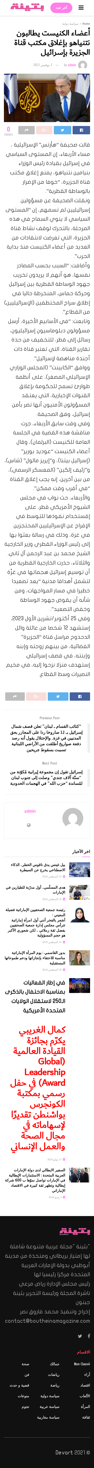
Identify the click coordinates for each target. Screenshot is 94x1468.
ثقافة (86, 1417)
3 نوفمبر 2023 (42, 65)
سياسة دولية (70, 23)
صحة (25, 1364)
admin (72, 65)
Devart (64, 1453)
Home (86, 23)
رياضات (54, 1375)
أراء (87, 1375)
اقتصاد (85, 1385)
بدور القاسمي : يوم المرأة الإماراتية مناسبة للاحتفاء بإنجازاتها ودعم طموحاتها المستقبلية (35, 958)
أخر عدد (61, 7)
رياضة (55, 1385)
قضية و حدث (19, 1385)
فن (27, 1375)
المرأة (85, 1407)
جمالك (55, 1364)
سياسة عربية (50, 1407)
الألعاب (85, 1396)
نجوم (25, 1407)
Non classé (82, 1364)
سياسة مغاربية (48, 1417)
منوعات (23, 1396)
